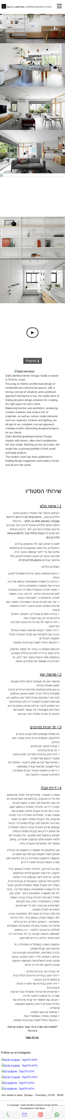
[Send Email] (24, 1115)
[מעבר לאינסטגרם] (19, 1059)
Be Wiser (40, 1108)
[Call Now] (8, 1115)
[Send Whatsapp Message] (57, 1115)
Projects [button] (32, 360)
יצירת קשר (32, 1037)
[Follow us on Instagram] (40, 1115)
